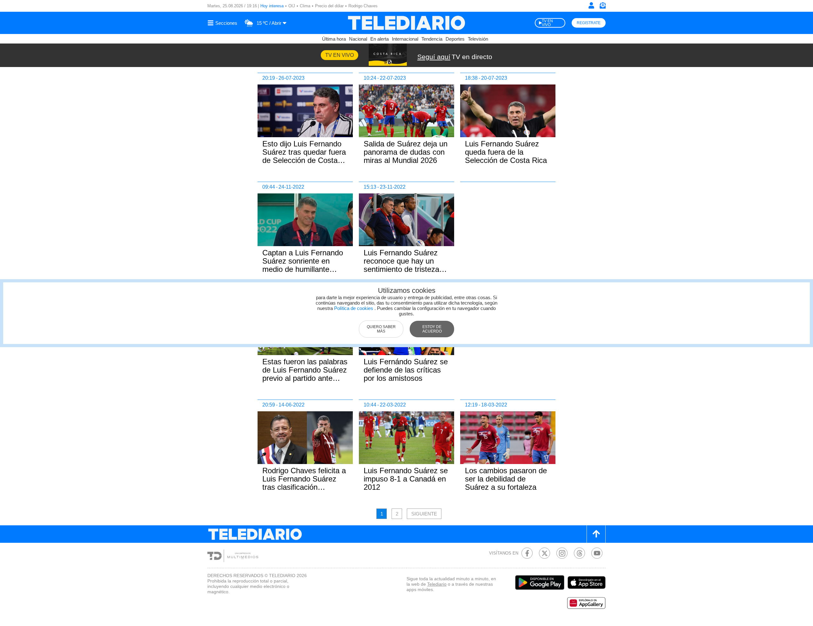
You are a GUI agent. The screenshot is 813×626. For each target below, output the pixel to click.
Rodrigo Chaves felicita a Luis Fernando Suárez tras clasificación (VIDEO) (304, 483)
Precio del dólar (329, 5)
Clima (305, 5)
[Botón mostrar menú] (223, 23)
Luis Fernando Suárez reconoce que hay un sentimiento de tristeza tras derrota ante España (405, 265)
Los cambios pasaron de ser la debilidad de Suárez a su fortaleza (506, 478)
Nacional (358, 39)
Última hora (334, 39)
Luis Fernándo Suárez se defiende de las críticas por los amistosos (406, 369)
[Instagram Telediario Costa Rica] (562, 553)
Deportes (455, 39)
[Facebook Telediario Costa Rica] (527, 553)
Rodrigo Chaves (363, 5)
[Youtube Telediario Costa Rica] (596, 553)
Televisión (478, 39)
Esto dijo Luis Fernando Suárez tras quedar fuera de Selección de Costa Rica (304, 156)
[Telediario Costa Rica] (406, 23)
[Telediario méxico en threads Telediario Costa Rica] (579, 553)
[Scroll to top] (596, 534)
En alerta (379, 39)
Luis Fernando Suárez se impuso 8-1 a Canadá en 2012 (406, 478)
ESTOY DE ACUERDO (432, 329)
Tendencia (431, 39)
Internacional (405, 39)
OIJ (291, 5)
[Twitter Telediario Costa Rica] (544, 553)
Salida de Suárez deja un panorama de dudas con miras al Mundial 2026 (405, 152)
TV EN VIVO (547, 23)
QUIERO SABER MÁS (381, 329)
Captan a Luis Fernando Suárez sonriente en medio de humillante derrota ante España (302, 265)
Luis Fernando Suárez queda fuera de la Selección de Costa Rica (506, 152)
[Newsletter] (602, 7)
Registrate (589, 23)
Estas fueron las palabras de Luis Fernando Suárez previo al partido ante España (304, 374)
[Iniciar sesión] (591, 5)
